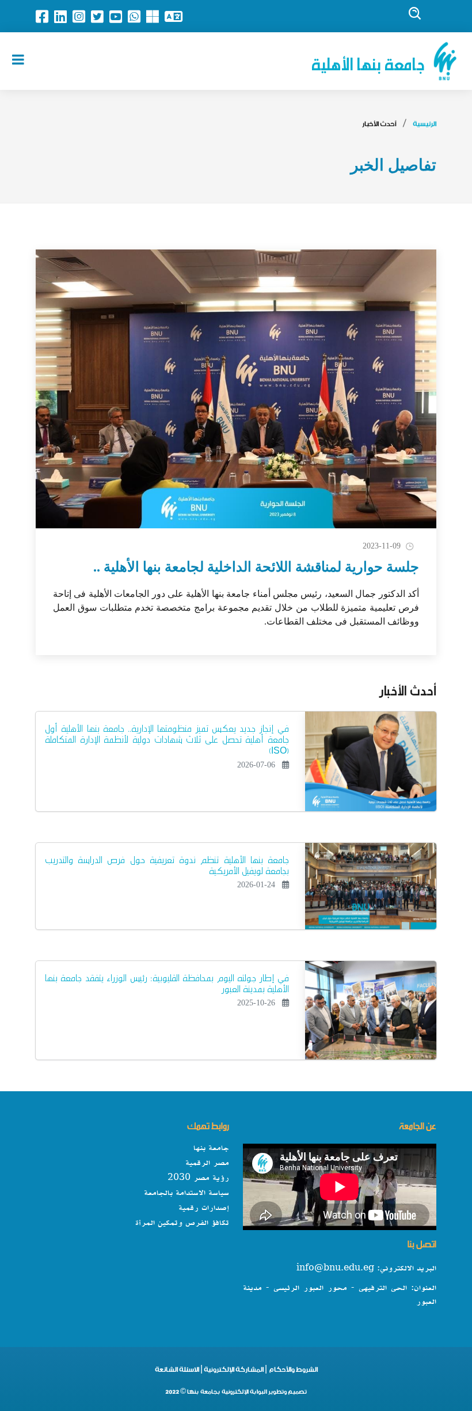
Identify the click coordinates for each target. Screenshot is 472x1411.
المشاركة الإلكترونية (233, 1371)
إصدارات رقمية (203, 1208)
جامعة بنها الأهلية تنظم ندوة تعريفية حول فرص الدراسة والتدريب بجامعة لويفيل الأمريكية (167, 863)
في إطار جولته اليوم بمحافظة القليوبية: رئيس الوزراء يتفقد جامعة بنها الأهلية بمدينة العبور (167, 981)
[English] (176, 16)
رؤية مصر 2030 (198, 1178)
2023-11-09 (382, 546)
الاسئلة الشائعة (177, 1371)
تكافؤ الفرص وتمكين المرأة (182, 1223)
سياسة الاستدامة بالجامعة (186, 1193)
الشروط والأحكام (293, 1371)
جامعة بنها (211, 1148)
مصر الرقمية (207, 1163)
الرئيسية (424, 125)
